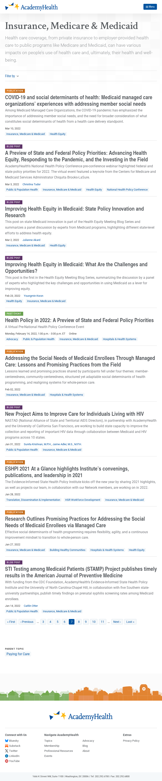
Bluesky (14, 740)
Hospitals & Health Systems (119, 339)
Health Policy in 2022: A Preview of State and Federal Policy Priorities (79, 320)
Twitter (13, 750)
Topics (48, 740)
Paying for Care (18, 654)
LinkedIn (14, 756)
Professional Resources (58, 750)
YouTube (14, 761)
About (85, 750)
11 (103, 622)
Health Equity (57, 134)
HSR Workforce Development (82, 499)
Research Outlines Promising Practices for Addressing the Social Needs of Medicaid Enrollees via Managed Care (75, 522)
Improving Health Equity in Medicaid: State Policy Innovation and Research (74, 212)
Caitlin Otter (31, 605)
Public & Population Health (22, 189)
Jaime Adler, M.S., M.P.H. (67, 444)
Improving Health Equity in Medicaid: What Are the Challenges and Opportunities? (76, 267)
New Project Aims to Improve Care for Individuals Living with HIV (74, 413)
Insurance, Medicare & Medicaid (25, 134)
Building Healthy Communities (67, 550)
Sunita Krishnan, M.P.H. (37, 444)
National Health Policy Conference (127, 189)
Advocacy (12, 339)
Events (48, 756)
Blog (85, 745)
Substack (14, 745)
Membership (51, 745)
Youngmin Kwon (33, 295)
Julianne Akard (31, 240)
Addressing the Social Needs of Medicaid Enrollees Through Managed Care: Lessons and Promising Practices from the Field (80, 361)
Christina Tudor (31, 184)
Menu (152, 6)
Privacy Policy (131, 740)
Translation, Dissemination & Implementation (33, 499)
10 (94, 622)
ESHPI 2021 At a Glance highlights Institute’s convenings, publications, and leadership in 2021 (67, 472)
